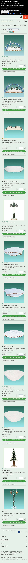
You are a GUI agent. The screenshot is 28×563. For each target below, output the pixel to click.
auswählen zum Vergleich (9, 72)
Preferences (17, 14)
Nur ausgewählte (14, 10)
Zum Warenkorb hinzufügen (15, 69)
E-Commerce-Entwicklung (7, 559)
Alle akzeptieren (5, 10)
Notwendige (4, 14)
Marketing (23, 14)
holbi (16, 559)
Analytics (11, 14)
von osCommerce (22, 559)
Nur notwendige (5, 12)
